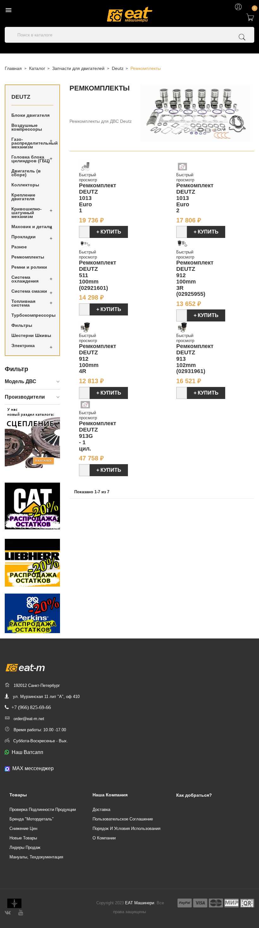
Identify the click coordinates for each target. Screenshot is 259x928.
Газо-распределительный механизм (32, 143)
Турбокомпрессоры (32, 315)
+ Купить (108, 231)
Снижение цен (23, 828)
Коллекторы (25, 184)
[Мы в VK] (8, 911)
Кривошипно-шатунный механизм (26, 212)
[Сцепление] (32, 436)
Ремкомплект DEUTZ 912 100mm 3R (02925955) (195, 278)
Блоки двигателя (30, 115)
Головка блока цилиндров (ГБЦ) (30, 158)
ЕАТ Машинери (139, 902)
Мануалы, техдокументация (36, 857)
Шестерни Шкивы (31, 335)
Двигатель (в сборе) (26, 172)
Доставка (101, 809)
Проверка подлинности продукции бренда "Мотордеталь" (42, 814)
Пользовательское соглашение (123, 819)
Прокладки (23, 236)
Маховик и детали (31, 226)
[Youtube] (20, 911)
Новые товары (23, 838)
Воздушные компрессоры (26, 127)
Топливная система (23, 303)
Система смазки (29, 291)
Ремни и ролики (29, 267)
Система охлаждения (25, 279)
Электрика (23, 345)
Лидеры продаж (24, 847)
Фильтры (21, 325)
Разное (19, 246)
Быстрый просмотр (88, 177)
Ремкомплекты (27, 256)
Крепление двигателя (23, 196)
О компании (104, 838)
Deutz (20, 97)
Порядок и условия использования (126, 828)
